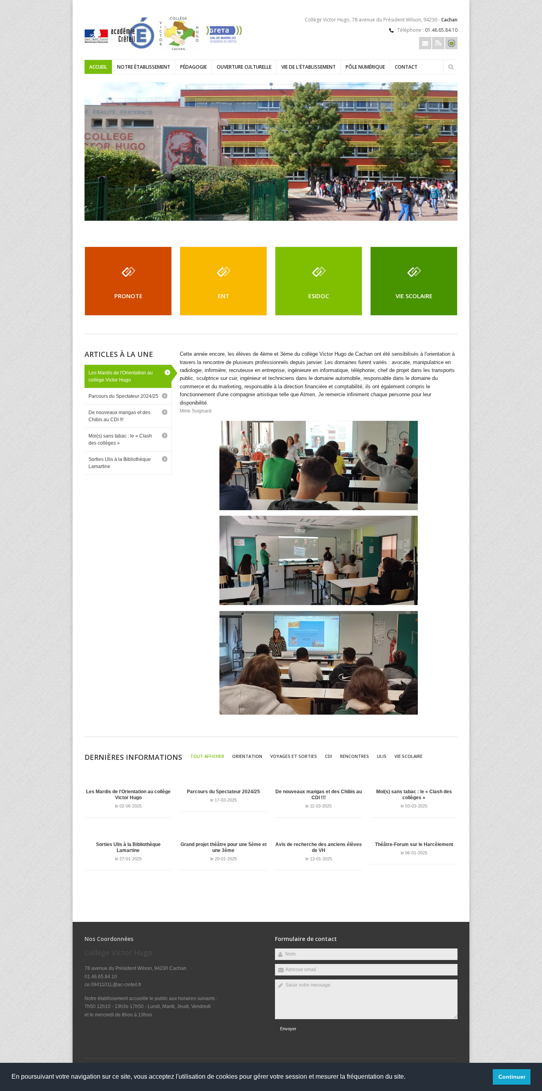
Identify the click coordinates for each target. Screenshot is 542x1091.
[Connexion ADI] (451, 43)
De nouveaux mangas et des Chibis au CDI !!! (119, 416)
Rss (438, 43)
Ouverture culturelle (244, 67)
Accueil (98, 67)
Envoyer (288, 1028)
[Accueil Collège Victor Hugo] (164, 50)
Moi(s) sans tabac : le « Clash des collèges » (120, 439)
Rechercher (450, 66)
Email (425, 43)
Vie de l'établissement (308, 67)
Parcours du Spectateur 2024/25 (123, 396)
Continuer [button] (511, 1077)
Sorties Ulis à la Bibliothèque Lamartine (119, 463)
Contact (406, 67)
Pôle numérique (365, 67)
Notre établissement (143, 67)
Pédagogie (193, 67)
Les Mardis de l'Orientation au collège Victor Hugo (120, 376)
